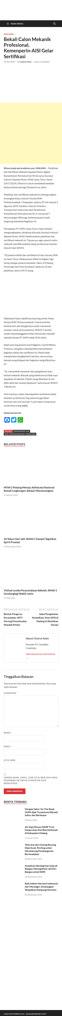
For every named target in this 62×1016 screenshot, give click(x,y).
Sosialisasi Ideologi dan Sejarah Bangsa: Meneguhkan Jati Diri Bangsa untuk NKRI (41, 868)
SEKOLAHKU (9, 34)
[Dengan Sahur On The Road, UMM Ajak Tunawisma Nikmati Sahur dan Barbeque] (13, 809)
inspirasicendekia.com (14, 1013)
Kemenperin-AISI (21, 431)
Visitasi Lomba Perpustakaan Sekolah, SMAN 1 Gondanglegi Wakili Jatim (30, 592)
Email (8, 746)
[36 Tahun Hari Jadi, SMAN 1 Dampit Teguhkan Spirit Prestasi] (31, 519)
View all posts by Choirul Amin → (40, 656)
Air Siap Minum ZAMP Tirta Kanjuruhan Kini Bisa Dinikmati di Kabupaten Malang (41, 830)
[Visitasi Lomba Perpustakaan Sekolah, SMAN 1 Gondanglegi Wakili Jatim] (31, 570)
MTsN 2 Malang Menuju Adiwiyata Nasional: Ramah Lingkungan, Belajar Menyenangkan (29, 489)
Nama (8, 733)
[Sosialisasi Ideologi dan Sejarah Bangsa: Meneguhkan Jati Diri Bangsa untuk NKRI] (13, 866)
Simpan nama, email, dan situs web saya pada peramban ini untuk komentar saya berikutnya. (31, 780)
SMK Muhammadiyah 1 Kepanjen (20, 434)
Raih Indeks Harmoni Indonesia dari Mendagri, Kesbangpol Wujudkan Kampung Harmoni (41, 886)
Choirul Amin (25, 62)
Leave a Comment (42, 62)
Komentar (10, 693)
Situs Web (9, 760)
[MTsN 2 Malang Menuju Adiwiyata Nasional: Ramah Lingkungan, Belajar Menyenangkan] (31, 467)
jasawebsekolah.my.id (36, 1013)
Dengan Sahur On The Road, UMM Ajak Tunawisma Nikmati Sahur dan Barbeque (41, 812)
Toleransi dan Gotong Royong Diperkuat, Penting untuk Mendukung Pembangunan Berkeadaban (40, 849)
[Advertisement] (31, 133)
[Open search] (54, 23)
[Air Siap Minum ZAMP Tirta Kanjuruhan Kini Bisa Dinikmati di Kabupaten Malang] (13, 827)
